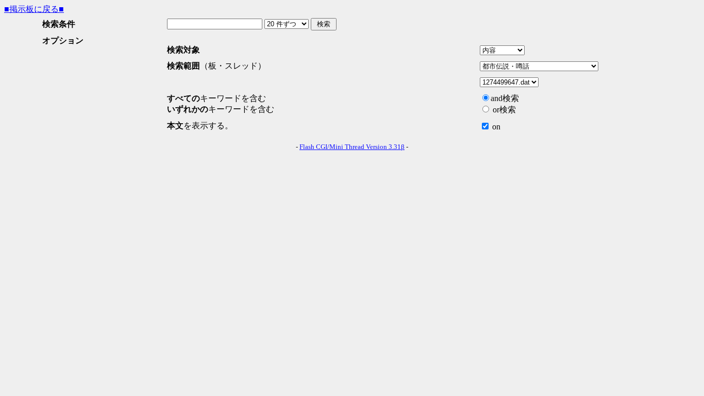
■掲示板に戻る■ (34, 9)
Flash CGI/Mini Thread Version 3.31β (352, 147)
